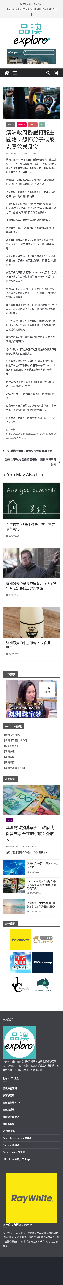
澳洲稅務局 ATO (11, 1102)
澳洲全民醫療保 (11, 1116)
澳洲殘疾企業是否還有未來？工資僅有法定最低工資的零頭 (31, 586)
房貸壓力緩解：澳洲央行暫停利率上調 (29, 451)
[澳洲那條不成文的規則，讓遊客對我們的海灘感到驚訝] (14, 907)
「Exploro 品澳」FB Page (17, 1159)
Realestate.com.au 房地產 (17, 1138)
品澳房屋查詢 (10, 1088)
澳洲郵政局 (8, 1123)
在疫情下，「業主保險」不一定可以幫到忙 (30, 526)
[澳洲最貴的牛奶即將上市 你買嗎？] (31, 609)
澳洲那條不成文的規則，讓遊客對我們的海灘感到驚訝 (41, 904)
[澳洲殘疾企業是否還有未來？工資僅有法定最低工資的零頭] (31, 550)
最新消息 (21, 124)
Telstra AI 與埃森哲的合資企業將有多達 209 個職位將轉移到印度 (42, 885)
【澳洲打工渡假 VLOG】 (15, 740)
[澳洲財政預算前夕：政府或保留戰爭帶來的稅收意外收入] (31, 800)
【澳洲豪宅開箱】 (12, 734)
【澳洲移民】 (10, 762)
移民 (42, 124)
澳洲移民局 (8, 1095)
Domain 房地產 (11, 1145)
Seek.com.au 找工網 (14, 1152)
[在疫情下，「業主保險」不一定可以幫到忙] (31, 485)
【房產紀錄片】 (11, 745)
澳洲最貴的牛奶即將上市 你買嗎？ (28, 645)
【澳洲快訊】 (10, 751)
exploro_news (30, 153)
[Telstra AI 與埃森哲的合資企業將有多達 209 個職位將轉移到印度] (14, 887)
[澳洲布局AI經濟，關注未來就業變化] (14, 868)
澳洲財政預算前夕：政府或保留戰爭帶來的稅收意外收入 (30, 833)
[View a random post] (56, 73)
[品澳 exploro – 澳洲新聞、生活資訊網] (7, 73)
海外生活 (33, 124)
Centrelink (9, 1130)
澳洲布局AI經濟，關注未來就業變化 (42, 865)
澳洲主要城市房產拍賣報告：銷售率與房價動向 (30, 462)
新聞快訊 (10, 124)
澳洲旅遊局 (8, 1109)
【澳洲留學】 (10, 756)
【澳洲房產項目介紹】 (14, 768)
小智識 (9, 820)
